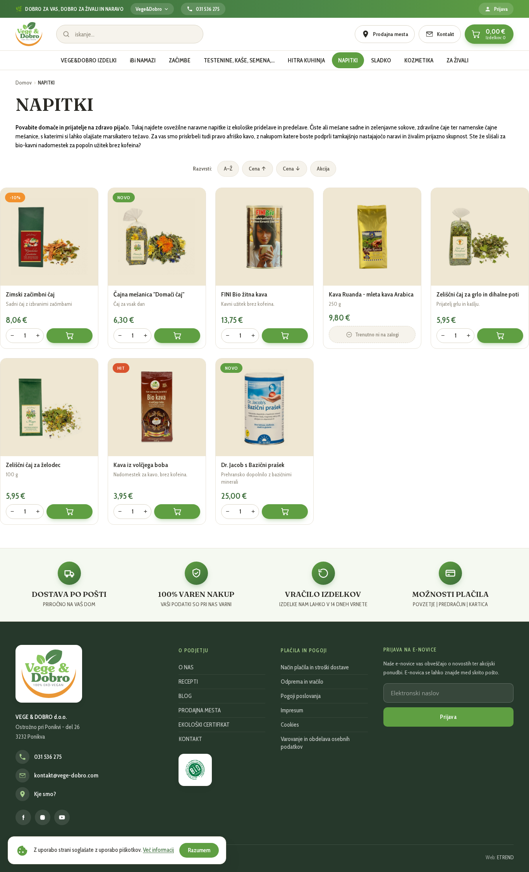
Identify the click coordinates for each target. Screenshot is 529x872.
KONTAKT (190, 739)
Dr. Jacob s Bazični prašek (252, 465)
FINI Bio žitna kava (244, 294)
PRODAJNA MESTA (200, 710)
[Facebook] (23, 817)
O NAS (186, 667)
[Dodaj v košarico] (69, 335)
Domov (23, 82)
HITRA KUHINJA (306, 60)
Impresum (292, 710)
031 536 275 (48, 756)
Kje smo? (45, 794)
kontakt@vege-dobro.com (66, 775)
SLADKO (381, 60)
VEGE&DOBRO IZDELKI (89, 60)
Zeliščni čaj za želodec (33, 465)
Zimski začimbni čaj (30, 294)
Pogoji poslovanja (301, 696)
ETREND (505, 857)
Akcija (323, 168)
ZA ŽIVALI (458, 60)
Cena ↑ (257, 168)
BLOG (185, 696)
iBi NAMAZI (143, 60)
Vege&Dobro (149, 9)
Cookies (290, 724)
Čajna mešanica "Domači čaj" (148, 294)
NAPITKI (348, 60)
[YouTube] (62, 817)
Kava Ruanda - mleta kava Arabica (371, 294)
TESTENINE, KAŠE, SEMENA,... (239, 60)
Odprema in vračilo (302, 681)
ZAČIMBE (180, 60)
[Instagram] (42, 817)
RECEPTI (188, 681)
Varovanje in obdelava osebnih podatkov (315, 743)
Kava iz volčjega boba (140, 465)
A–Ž (228, 168)
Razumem (199, 850)
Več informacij (158, 849)
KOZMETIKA (418, 60)
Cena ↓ (292, 168)
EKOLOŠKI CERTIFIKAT (204, 724)
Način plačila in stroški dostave (315, 667)
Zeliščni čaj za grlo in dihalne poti (477, 294)
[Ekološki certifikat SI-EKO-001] (195, 770)
